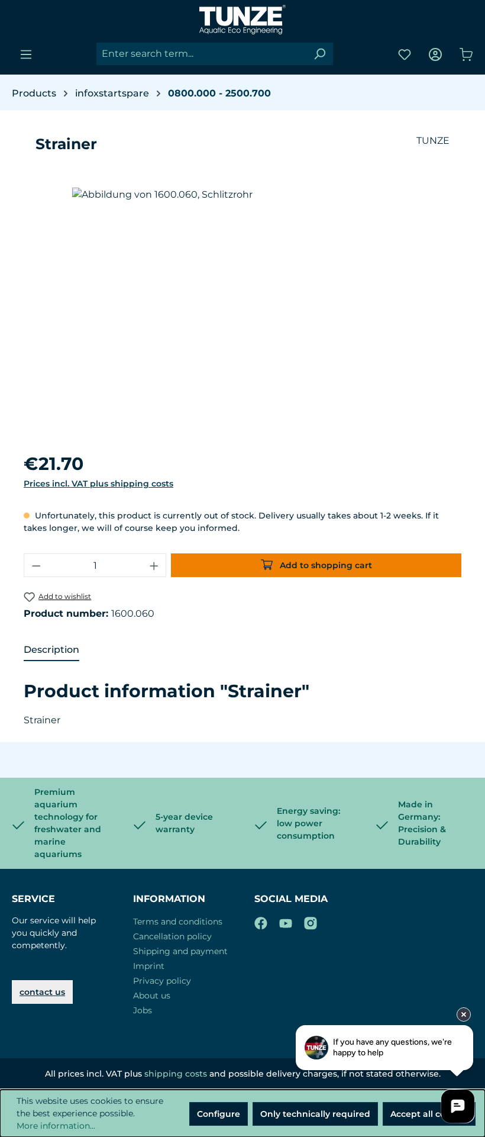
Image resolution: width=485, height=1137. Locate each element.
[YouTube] (285, 920)
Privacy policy (162, 980)
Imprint (148, 966)
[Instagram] (310, 920)
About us (151, 995)
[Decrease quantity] (36, 565)
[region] (242, 315)
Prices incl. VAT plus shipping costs (98, 483)
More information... (56, 1125)
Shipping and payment (180, 951)
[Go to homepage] (242, 19)
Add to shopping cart (324, 565)
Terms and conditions (177, 921)
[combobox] (201, 54)
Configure (218, 1114)
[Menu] (26, 54)
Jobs (142, 1010)
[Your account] (435, 54)
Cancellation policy (172, 936)
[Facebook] (260, 920)
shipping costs (175, 1073)
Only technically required (315, 1114)
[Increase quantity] (154, 565)
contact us (42, 992)
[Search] (319, 54)
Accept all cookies (429, 1114)
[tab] (51, 650)
